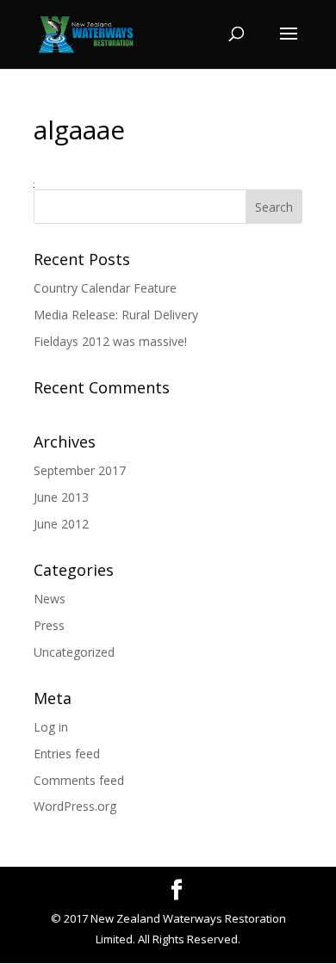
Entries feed (67, 753)
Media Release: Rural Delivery (116, 314)
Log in (51, 727)
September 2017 (80, 470)
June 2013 (61, 497)
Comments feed (79, 780)
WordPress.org (75, 806)
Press (49, 625)
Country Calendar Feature (105, 288)
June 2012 (61, 524)
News (49, 598)
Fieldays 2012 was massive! (110, 341)
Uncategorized (74, 652)
